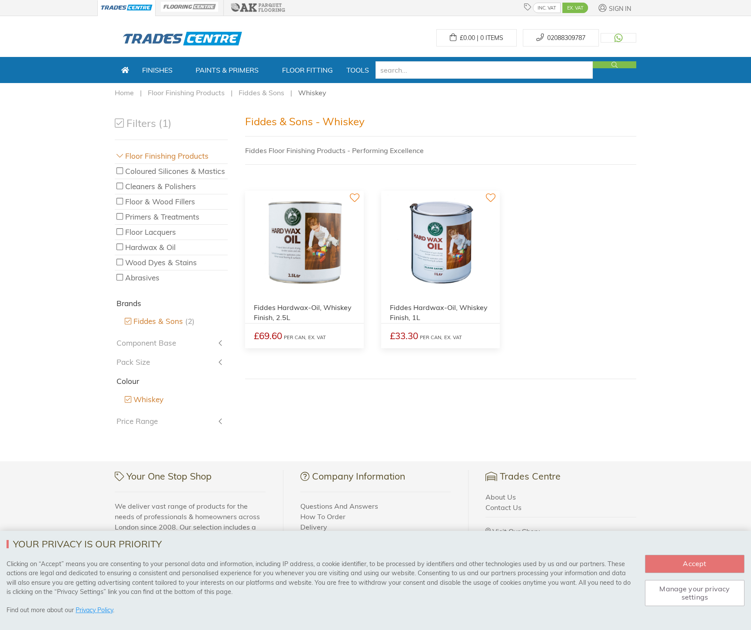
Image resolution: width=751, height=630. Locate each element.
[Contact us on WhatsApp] (618, 38)
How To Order (323, 516)
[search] (484, 70)
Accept (694, 563)
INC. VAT (547, 8)
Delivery (313, 527)
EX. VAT (575, 8)
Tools (357, 70)
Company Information (358, 476)
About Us (500, 497)
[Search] (614, 64)
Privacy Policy (94, 610)
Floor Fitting (307, 70)
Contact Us (503, 507)
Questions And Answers (339, 506)
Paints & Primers (227, 70)
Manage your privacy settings (694, 592)
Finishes (157, 70)
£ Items (479, 38)
